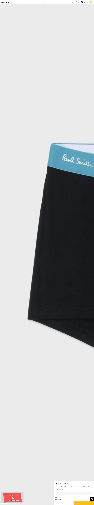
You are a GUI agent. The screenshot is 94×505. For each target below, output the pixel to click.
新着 (26, 2)
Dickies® (18, 2)
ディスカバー (48, 2)
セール (22, 2)
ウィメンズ (34, 2)
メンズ (29, 2)
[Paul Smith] (5, 2)
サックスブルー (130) (76, 486)
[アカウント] (82, 2)
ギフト (43, 2)
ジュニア (39, 2)
